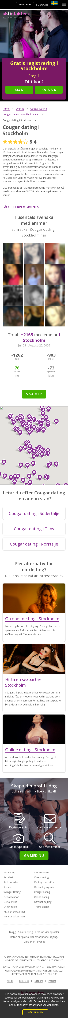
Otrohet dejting (42, 901)
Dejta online (10, 901)
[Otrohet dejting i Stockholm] (34, 598)
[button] (28, 432)
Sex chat (8, 877)
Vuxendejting (41, 877)
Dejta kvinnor (11, 897)
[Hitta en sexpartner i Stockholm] (34, 659)
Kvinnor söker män (14, 916)
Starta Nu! (25, 4)
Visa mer (34, 394)
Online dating (41, 897)
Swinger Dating (12, 892)
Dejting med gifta (44, 882)
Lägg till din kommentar (21, 207)
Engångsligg (10, 906)
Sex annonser (42, 872)
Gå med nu (34, 855)
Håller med (35, 1012)
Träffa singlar (41, 906)
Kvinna (48, 89)
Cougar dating (42, 892)
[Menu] (64, 4)
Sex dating (9, 872)
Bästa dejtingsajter (45, 887)
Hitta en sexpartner (14, 911)
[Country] (54, 3)
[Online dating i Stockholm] (34, 729)
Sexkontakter (10, 882)
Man (19, 89)
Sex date (8, 887)
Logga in (42, 4)
